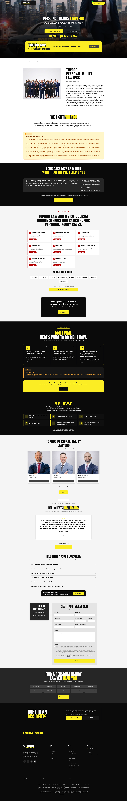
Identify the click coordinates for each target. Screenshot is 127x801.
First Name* (56, 612)
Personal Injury (72, 748)
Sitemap (102, 778)
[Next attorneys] (67, 487)
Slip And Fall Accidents (73, 763)
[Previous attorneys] (59, 487)
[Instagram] (24, 761)
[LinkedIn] (35, 761)
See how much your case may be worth (63, 199)
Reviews (52, 756)
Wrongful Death (72, 767)
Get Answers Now (78, 593)
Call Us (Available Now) (99, 3)
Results (52, 753)
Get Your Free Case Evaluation (63, 547)
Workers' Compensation (74, 765)
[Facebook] (28, 761)
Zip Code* (90, 618)
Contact (52, 760)
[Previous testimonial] (59, 535)
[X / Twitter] (31, 761)
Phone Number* (78, 618)
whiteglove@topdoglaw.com (95, 753)
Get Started (93, 46)
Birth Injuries (71, 756)
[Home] (23, 61)
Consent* (56, 644)
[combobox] (64, 627)
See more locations (63, 696)
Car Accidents (72, 751)
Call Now (93, 718)
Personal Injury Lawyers (38, 61)
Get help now (63, 388)
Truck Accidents (72, 753)
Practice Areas (28, 61)
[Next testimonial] (67, 535)
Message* (56, 630)
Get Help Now (63, 312)
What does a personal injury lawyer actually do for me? (46, 569)
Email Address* (57, 618)
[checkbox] (54, 646)
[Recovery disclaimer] (77, 38)
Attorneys (53, 751)
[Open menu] (33, 3)
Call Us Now (75, 31)
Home (52, 748)
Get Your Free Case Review (54, 31)
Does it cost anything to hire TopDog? (41, 582)
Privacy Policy (82, 778)
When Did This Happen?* (80, 624)
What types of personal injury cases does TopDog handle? (47, 586)
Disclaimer (96, 778)
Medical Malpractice (73, 758)
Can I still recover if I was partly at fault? (42, 577)
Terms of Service (89, 778)
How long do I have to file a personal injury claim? (44, 564)
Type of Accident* (58, 624)
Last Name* (77, 612)
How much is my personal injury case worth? (43, 573)
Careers (52, 758)
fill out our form (35, 351)
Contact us (98, 374)
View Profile (38, 480)
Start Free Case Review (74, 717)
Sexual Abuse (72, 760)
